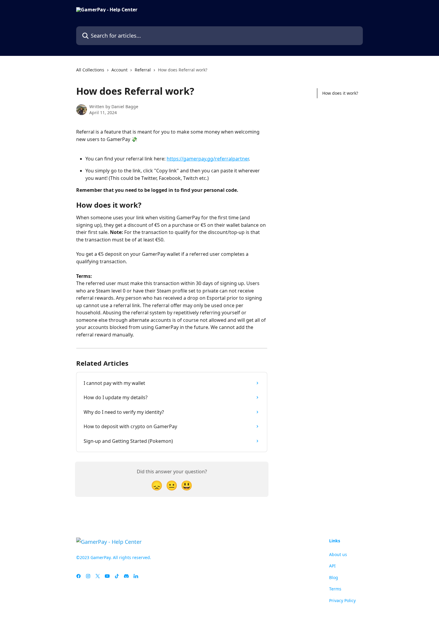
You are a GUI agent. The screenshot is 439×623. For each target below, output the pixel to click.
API (332, 566)
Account (119, 70)
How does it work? (340, 93)
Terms (335, 589)
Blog (333, 577)
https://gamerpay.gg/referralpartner (208, 158)
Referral (143, 70)
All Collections (90, 70)
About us (338, 554)
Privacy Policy (342, 600)
